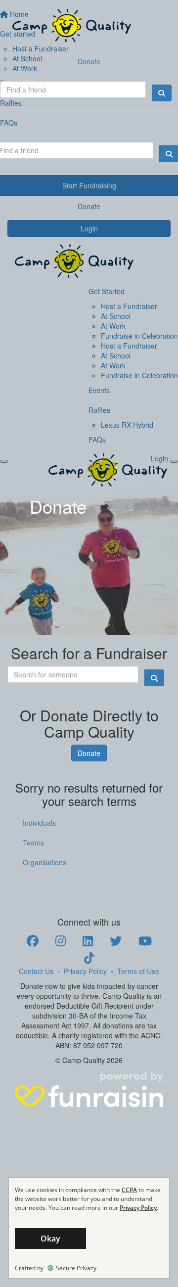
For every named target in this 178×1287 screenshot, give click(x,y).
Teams (33, 842)
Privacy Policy (85, 971)
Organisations (44, 862)
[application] (89, 1228)
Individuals (39, 823)
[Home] (89, 25)
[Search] (162, 93)
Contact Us (36, 971)
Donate (89, 61)
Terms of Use (138, 971)
